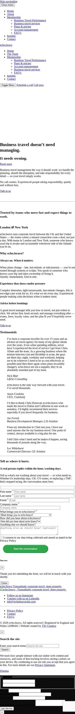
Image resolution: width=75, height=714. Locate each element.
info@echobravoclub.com (21, 601)
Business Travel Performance (30, 20)
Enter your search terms (13, 645)
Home (10, 11)
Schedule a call (24, 85)
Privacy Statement (45, 665)
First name (6, 491)
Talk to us (5, 191)
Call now (39, 85)
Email (4, 500)
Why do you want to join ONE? (17, 705)
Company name (9, 504)
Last (37, 684)
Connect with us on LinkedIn (23, 598)
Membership (14, 17)
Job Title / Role (9, 694)
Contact (11, 39)
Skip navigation (8, 1)
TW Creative (49, 625)
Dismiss (4, 670)
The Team (12, 53)
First (37, 681)
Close (4, 583)
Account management (26, 29)
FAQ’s (17, 32)
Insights (11, 35)
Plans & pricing (22, 26)
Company (6, 697)
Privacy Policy (15, 610)
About (10, 14)
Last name (6, 495)
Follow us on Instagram (20, 595)
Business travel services (27, 23)
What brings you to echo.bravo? (18, 511)
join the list (6, 708)
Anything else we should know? (18, 524)
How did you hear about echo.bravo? (20, 518)
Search (5, 649)
